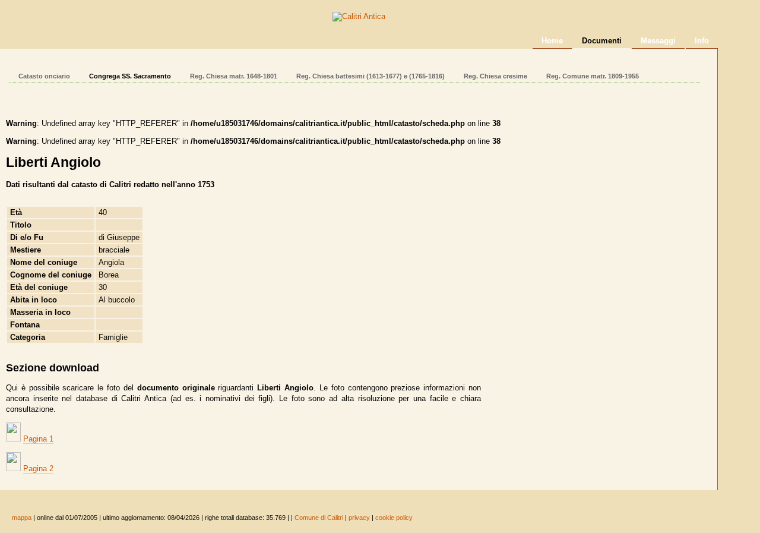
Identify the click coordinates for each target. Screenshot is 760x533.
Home (552, 40)
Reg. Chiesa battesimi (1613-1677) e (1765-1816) (370, 76)
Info (702, 40)
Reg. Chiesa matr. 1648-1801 (233, 76)
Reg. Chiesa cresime (495, 76)
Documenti (602, 40)
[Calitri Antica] (359, 16)
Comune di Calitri (318, 517)
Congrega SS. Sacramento (130, 76)
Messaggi (658, 40)
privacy (359, 517)
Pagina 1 (38, 438)
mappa (21, 517)
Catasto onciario (44, 76)
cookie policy (394, 517)
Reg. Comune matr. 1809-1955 (592, 76)
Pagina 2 (38, 468)
